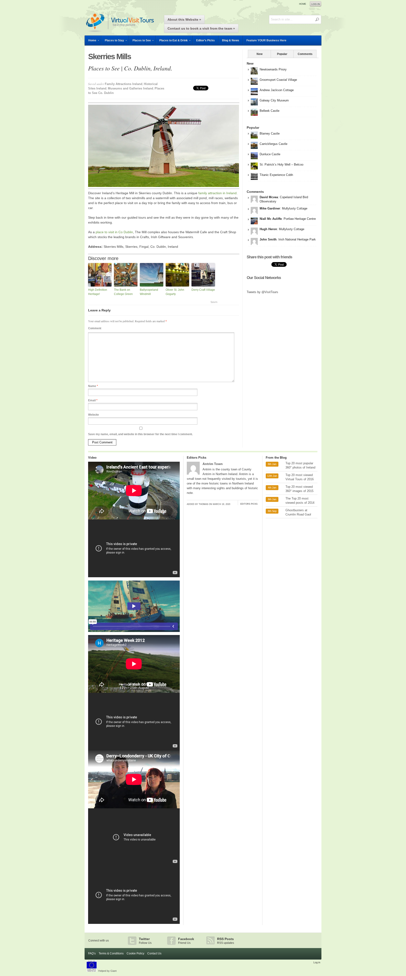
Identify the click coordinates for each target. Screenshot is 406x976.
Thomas (203, 504)
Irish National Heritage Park (297, 239)
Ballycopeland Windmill (149, 292)
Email (93, 400)
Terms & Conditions (111, 953)
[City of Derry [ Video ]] (134, 807)
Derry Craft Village (203, 289)
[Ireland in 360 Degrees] (120, 33)
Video (92, 457)
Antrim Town (213, 464)
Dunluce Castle (270, 154)
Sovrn (214, 302)
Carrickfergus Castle (273, 144)
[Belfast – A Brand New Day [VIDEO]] (134, 576)
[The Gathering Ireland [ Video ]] (134, 923)
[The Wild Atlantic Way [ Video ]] (134, 749)
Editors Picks (196, 457)
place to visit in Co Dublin (114, 232)
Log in (316, 4)
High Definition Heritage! (97, 292)
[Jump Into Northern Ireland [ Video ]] (134, 865)
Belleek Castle (269, 110)
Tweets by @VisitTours (262, 292)
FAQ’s (92, 953)
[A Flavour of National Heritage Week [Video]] (134, 691)
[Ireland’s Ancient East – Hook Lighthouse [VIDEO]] (134, 518)
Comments (305, 54)
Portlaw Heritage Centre (300, 219)
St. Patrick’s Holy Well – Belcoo (281, 164)
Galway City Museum (274, 100)
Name (93, 386)
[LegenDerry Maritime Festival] (134, 634)
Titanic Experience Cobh (276, 175)
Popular (282, 54)
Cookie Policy (135, 953)
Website (93, 414)
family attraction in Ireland (217, 193)
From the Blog (276, 457)
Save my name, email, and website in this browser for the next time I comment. (140, 434)
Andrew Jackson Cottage (277, 90)
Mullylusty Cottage (294, 208)
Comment (94, 328)
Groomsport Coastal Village (278, 79)
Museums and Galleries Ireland (130, 88)
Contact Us (154, 953)
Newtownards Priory (273, 69)
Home (302, 4)
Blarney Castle (270, 133)
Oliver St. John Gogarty (175, 292)
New (259, 54)
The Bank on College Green (123, 292)
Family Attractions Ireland (123, 84)
